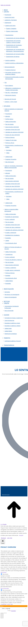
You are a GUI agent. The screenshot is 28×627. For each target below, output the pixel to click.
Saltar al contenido (5, 5)
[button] (14, 7)
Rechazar (3, 538)
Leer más (9, 538)
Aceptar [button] (21, 535)
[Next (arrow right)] (2, 615)
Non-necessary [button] (5, 588)
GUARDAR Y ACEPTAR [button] (7, 604)
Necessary (5, 574)
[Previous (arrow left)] (1, 615)
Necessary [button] (3, 572)
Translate (13, 611)
